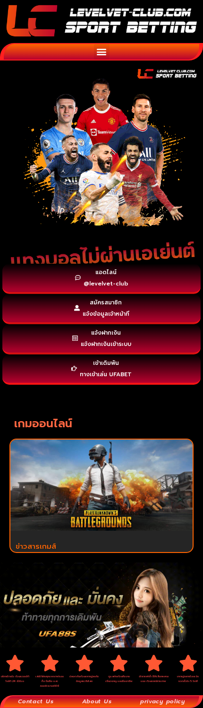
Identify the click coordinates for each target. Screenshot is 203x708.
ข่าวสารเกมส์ (36, 546)
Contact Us (35, 701)
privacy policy (162, 701)
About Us (97, 701)
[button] (102, 52)
